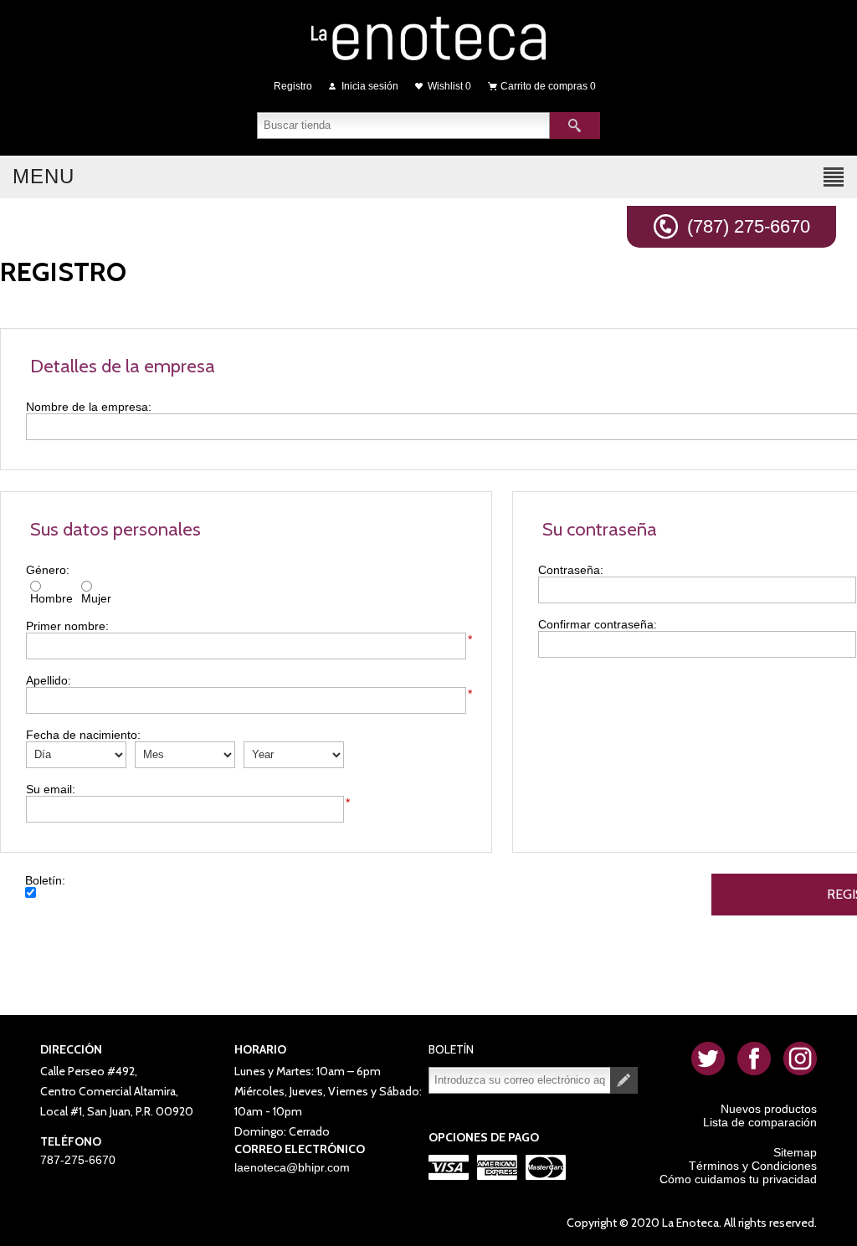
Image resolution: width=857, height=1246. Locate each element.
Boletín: (45, 880)
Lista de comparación (760, 1122)
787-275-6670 (77, 1160)
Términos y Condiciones (753, 1165)
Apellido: (48, 680)
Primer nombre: (67, 626)
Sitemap (795, 1152)
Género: (47, 570)
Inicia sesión (369, 86)
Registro (293, 86)
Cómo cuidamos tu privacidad (738, 1179)
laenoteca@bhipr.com (292, 1167)
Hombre (51, 598)
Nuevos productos (769, 1108)
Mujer (96, 598)
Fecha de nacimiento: (83, 734)
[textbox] (403, 125)
